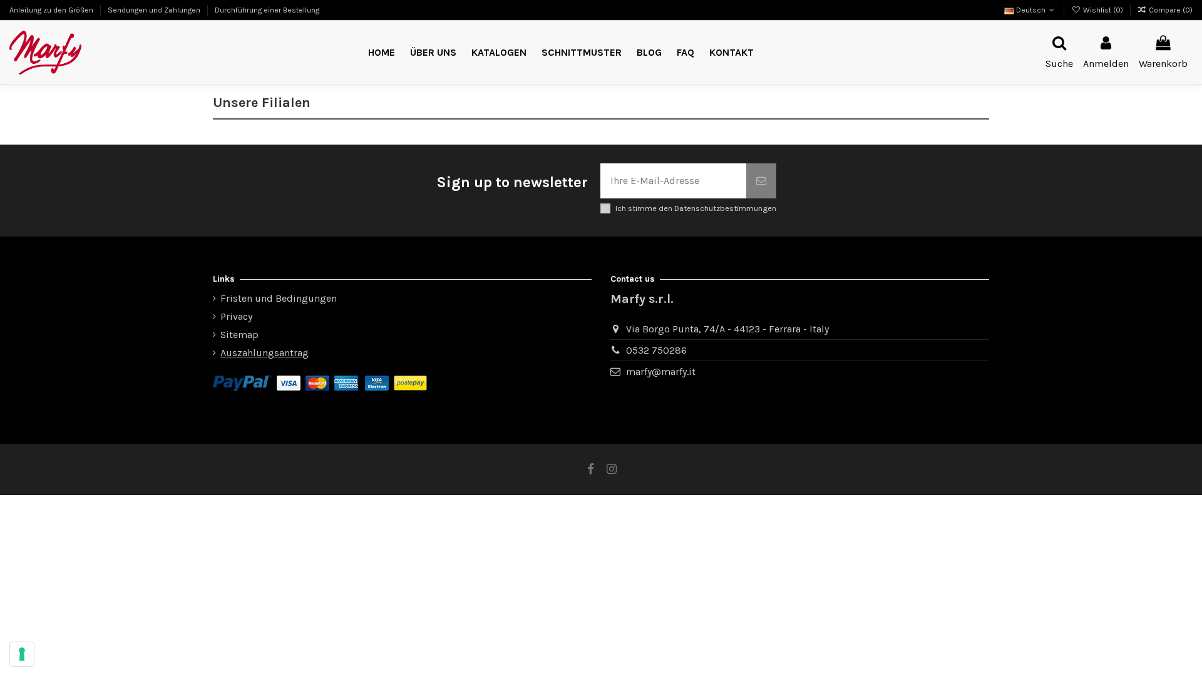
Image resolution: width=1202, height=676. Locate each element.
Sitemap (239, 335)
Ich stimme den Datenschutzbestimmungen (695, 208)
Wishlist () (1102, 10)
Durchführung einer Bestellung (267, 10)
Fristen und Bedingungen (278, 298)
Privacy (236, 316)
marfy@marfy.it (661, 371)
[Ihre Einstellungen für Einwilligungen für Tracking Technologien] (22, 654)
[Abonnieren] (761, 180)
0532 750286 (656, 350)
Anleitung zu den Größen (52, 10)
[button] (581, 53)
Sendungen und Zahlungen (155, 10)
